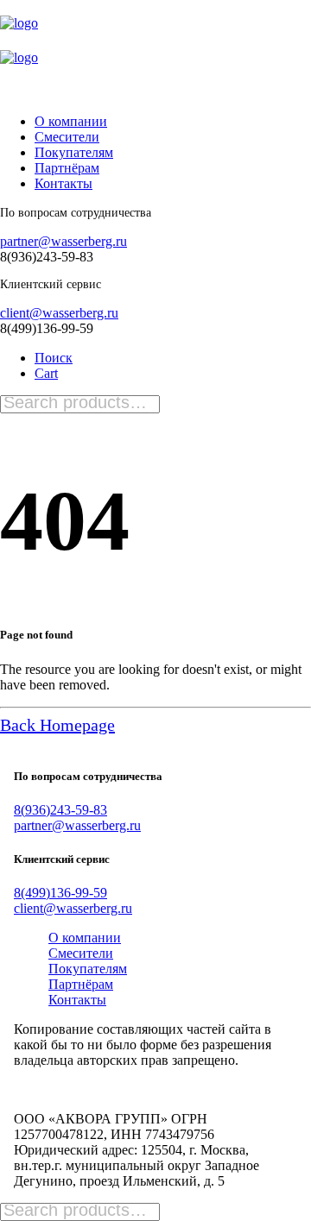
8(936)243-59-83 (60, 809)
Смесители (67, 136)
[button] (54, 357)
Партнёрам (67, 167)
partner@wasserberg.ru (63, 241)
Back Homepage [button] (57, 724)
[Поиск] (80, 403)
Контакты (63, 183)
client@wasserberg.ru (59, 312)
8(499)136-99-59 (60, 892)
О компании (71, 121)
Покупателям (74, 152)
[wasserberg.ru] (155, 50)
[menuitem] (153, 121)
